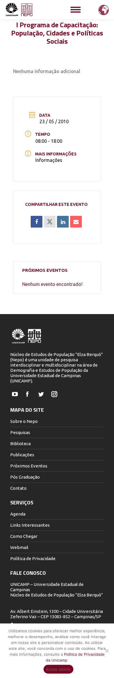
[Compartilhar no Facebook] (36, 222)
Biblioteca (20, 443)
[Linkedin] (63, 222)
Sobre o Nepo (24, 421)
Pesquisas (20, 432)
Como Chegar (23, 536)
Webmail (19, 547)
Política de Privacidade (33, 558)
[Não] (107, 651)
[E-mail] (76, 222)
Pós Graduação (25, 476)
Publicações (22, 454)
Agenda (17, 513)
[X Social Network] (50, 222)
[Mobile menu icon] (75, 9)
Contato (18, 488)
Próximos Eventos (28, 465)
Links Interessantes (30, 525)
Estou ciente (58, 669)
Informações (48, 160)
